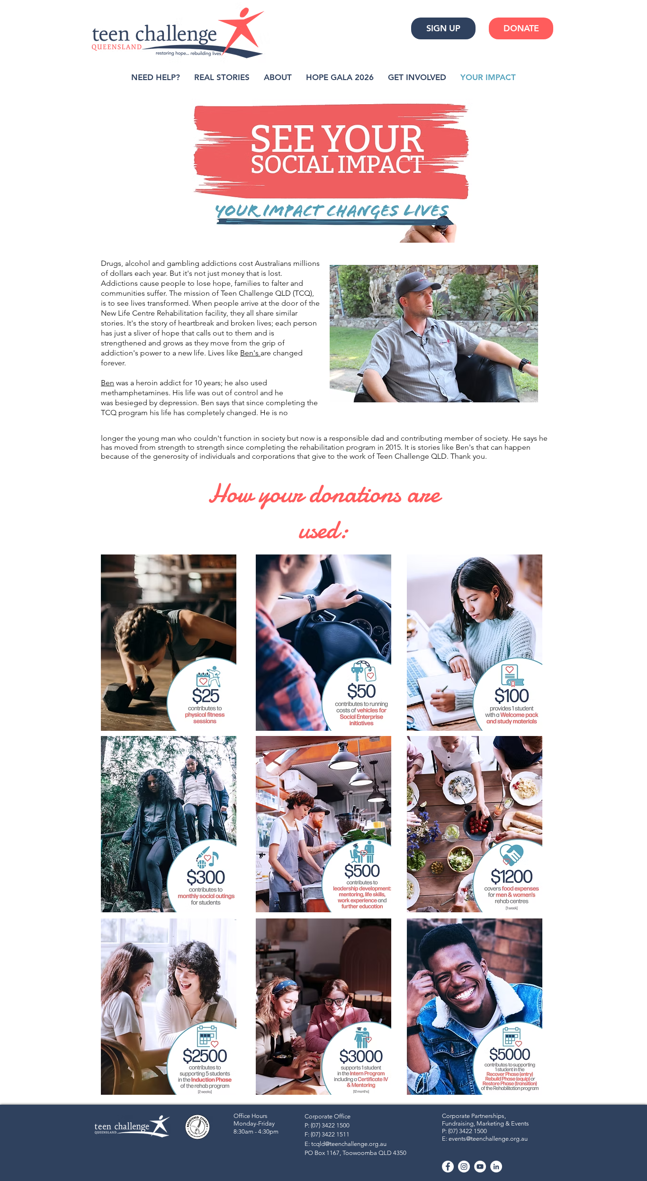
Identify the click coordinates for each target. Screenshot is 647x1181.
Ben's (250, 352)
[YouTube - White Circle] (480, 1166)
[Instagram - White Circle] (464, 1166)
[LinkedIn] (496, 1166)
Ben (107, 382)
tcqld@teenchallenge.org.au (348, 1143)
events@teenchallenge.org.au (488, 1138)
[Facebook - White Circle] (448, 1166)
